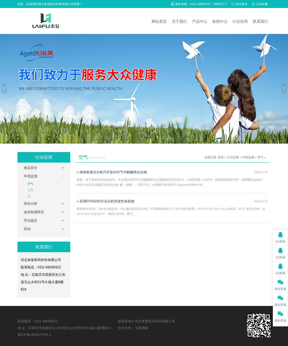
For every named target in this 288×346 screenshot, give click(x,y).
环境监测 (30, 176)
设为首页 (242, 4)
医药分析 (30, 203)
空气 (30, 183)
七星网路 (141, 328)
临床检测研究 (34, 212)
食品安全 (30, 168)
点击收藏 (262, 4)
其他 (27, 229)
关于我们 (179, 21)
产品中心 (199, 21)
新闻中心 (219, 21)
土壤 (30, 190)
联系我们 (260, 21)
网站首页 (159, 21)
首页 (221, 157)
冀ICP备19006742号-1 (34, 335)
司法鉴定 (30, 220)
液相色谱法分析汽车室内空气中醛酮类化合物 (113, 172)
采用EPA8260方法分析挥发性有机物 (106, 201)
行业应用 (240, 21)
